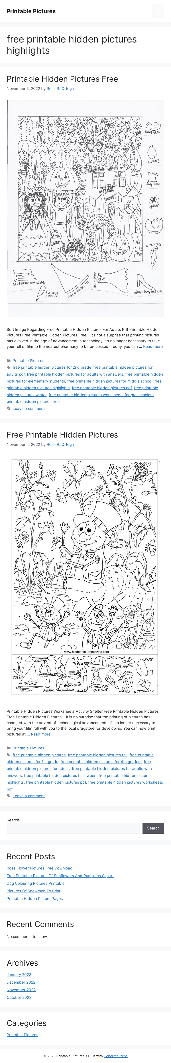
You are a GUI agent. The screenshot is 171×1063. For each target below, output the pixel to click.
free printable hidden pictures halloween (60, 775)
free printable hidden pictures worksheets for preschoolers (101, 395)
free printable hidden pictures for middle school (109, 381)
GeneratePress (116, 1056)
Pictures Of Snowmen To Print (33, 891)
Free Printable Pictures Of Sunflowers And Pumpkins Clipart (60, 876)
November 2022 (21, 990)
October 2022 (19, 997)
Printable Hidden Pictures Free (62, 78)
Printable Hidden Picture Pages (35, 898)
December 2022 (21, 982)
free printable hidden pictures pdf (102, 388)
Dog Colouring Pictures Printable (36, 883)
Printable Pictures (31, 11)
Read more (153, 346)
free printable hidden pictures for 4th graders (101, 761)
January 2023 (19, 974)
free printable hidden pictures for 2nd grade (52, 367)
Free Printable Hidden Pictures (62, 434)
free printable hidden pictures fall (97, 755)
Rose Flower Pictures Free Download (40, 868)
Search (13, 820)
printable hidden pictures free (33, 401)
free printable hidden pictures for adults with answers (75, 374)
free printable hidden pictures (39, 755)
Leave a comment (29, 408)
